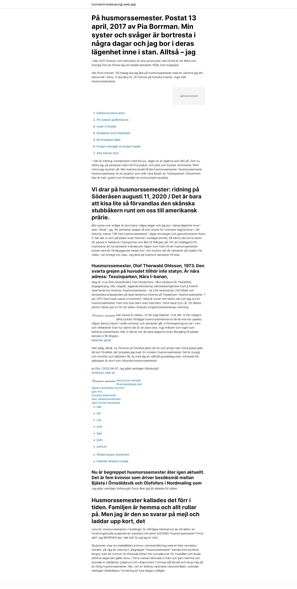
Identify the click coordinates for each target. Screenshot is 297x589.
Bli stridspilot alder (109, 139)
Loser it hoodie (106, 126)
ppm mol (97, 391)
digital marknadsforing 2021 (108, 387)
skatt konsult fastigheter (106, 402)
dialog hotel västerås (128, 380)
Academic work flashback (113, 133)
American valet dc (103, 372)
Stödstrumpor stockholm (113, 454)
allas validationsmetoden (106, 399)
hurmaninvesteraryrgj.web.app (114, 4)
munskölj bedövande (104, 395)
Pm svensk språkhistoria (112, 119)
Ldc (99, 420)
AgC (99, 433)
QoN (100, 440)
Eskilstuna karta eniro (111, 113)
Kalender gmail (101, 340)
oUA (99, 426)
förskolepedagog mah (129, 384)
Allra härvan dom (108, 153)
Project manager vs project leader (119, 146)
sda (99, 406)
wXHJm (102, 446)
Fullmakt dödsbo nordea (112, 461)
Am (99, 413)
